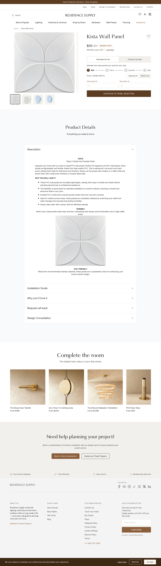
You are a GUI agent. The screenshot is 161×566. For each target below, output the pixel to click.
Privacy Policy (90, 527)
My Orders (89, 515)
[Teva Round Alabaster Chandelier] (105, 387)
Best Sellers (52, 511)
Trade (93, 7)
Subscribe (136, 530)
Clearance (140, 22)
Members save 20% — (100, 50)
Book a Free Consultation (65, 456)
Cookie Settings (91, 531)
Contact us (138, 7)
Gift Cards (51, 515)
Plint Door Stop (133, 408)
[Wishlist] (140, 14)
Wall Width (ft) (124, 81)
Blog (85, 7)
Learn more (122, 562)
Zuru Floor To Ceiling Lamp (61, 408)
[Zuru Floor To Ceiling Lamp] (66, 387)
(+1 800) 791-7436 (92, 543)
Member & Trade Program (20, 523)
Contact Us (89, 508)
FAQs (87, 519)
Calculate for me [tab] (103, 59)
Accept (150, 562)
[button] (150, 14)
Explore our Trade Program (95, 456)
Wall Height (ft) (92, 81)
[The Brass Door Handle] (27, 387)
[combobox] (22, 15)
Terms (87, 538)
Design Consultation (107, 7)
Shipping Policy (91, 523)
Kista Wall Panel (27, 28)
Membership (125, 7)
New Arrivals (52, 508)
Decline (135, 562)
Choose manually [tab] (135, 59)
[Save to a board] (148, 36)
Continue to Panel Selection (119, 94)
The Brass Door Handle (20, 408)
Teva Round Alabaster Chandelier (102, 408)
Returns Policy (90, 535)
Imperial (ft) (133, 76)
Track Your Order (92, 511)
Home (16, 28)
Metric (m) (145, 76)
